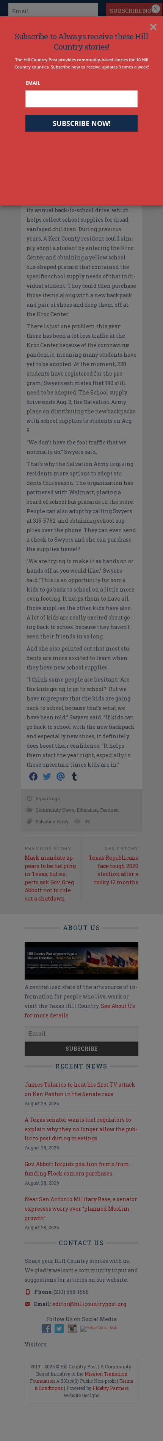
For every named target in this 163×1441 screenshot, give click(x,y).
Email (32, 82)
